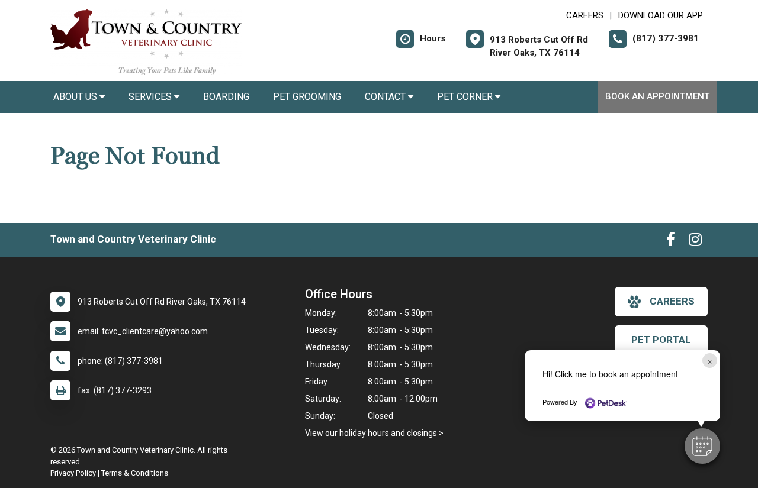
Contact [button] (386, 96)
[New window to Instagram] (695, 242)
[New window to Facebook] (670, 242)
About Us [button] (76, 96)
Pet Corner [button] (466, 96)
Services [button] (151, 96)
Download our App (660, 15)
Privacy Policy (73, 472)
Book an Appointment (657, 96)
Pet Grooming (307, 96)
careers (672, 301)
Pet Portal (661, 339)
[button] (702, 446)
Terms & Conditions (134, 472)
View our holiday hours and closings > (374, 433)
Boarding (226, 96)
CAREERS (584, 15)
